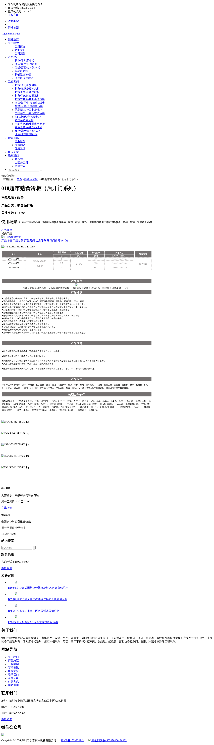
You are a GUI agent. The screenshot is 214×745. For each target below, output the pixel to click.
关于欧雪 (13, 43)
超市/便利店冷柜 (24, 60)
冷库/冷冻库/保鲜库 (26, 134)
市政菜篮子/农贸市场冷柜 (30, 113)
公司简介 (20, 46)
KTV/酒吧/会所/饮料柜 (28, 116)
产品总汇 (13, 57)
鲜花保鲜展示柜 (24, 120)
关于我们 (13, 657)
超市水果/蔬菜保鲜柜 (27, 92)
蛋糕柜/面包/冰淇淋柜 (27, 67)
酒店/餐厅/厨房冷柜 (26, 64)
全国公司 (13, 678)
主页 (19, 179)
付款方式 (20, 166)
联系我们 (13, 155)
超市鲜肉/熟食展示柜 (27, 95)
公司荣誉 (20, 53)
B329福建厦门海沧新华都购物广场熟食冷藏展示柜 (37, 599)
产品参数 (18, 240)
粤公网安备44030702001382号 (109, 740)
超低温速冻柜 (23, 74)
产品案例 (29, 240)
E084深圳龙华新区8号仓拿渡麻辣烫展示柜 (33, 622)
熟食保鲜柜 (31, 179)
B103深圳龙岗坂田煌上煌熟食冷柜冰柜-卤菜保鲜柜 (38, 587)
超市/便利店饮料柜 (26, 85)
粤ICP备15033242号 (72, 740)
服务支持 (13, 152)
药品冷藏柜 (21, 71)
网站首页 (13, 39)
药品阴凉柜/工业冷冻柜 (28, 109)
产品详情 (6, 240)
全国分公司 (21, 162)
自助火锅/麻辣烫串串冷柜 (30, 123)
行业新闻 (20, 141)
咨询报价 (63, 240)
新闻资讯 (13, 137)
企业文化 (20, 50)
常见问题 (52, 240)
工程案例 (13, 81)
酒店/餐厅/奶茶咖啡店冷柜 (30, 102)
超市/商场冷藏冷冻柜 (27, 88)
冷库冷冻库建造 (24, 78)
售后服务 (40, 240)
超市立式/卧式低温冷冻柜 (30, 99)
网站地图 (13, 685)
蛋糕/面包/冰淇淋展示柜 (29, 106)
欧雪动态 (20, 144)
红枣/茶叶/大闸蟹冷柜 (27, 130)
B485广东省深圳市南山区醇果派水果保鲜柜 (33, 610)
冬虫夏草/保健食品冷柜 (28, 127)
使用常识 (20, 148)
